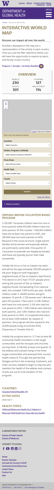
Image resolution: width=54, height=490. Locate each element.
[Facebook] (3, 448)
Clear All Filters (43, 197)
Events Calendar (9, 460)
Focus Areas (9, 160)
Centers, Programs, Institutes (16, 150)
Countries (8, 141)
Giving (48, 5)
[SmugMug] (20, 448)
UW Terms (18, 487)
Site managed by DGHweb (34, 487)
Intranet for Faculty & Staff (14, 463)
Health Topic (9, 169)
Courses (22, 3)
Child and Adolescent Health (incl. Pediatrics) (21, 409)
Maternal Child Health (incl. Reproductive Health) (23, 413)
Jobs (4, 475)
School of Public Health (12, 435)
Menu (49, 9)
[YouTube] (8, 448)
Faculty (7, 179)
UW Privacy (6, 487)
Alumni (29, 3)
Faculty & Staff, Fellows (42, 3)
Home (4, 22)
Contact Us (40, 5)
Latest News (7, 469)
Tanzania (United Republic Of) (15, 392)
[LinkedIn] (16, 448)
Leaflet (34, 131)
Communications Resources (14, 466)
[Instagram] (12, 448)
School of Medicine (10, 438)
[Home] (13, 13)
